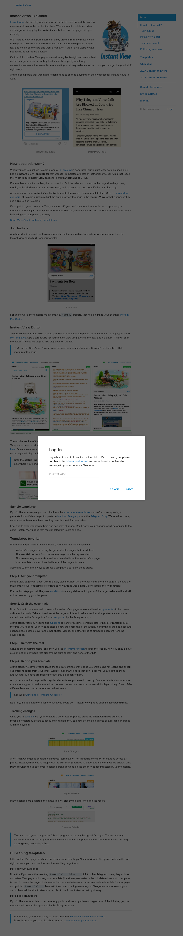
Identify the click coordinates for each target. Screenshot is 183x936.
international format (77, 461)
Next (129, 489)
